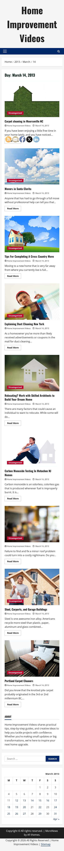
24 (55, 807)
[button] (5, 51)
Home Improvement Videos (32, 24)
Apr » (56, 819)
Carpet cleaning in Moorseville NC (32, 99)
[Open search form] (58, 51)
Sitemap (45, 844)
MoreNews (51, 831)
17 (55, 800)
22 (40, 807)
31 (55, 813)
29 (40, 813)
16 (47, 800)
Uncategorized (15, 113)
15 (40, 800)
